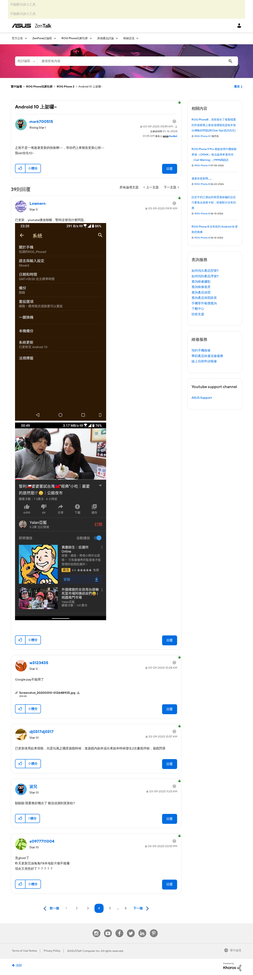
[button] (20, 168)
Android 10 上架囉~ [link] (90, 86)
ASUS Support (202, 398)
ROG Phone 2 (65, 86)
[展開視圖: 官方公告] (26, 38)
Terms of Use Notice (24, 951)
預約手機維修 (201, 350)
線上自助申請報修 (204, 361)
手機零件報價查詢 (204, 303)
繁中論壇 (16, 86)
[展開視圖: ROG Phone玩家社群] (91, 38)
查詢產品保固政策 (204, 298)
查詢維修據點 (201, 282)
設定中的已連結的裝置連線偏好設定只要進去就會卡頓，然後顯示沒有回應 (214, 203)
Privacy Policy (52, 951)
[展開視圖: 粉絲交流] (137, 38)
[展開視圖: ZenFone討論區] (55, 38)
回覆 (169, 169)
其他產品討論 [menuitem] (105, 38)
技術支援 (198, 314)
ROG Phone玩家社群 (39, 86)
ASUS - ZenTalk (31, 26)
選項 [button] (237, 86)
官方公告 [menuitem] (17, 38)
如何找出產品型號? (205, 271)
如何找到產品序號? (205, 276)
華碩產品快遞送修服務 (207, 356)
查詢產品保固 (201, 292)
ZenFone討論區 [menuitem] (42, 38)
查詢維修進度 (201, 287)
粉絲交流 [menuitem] (128, 38)
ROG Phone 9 (202, 165)
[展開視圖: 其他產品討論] (117, 38)
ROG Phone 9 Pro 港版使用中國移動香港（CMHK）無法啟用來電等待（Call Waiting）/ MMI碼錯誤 (214, 154)
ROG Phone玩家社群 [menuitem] (74, 38)
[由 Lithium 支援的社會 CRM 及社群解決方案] (232, 967)
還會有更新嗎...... (202, 178)
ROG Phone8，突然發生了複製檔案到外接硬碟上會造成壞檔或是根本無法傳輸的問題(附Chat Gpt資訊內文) (214, 125)
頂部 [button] (19, 965)
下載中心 (198, 309)
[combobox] (137, 61)
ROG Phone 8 (202, 136)
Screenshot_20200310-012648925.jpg (47, 693)
